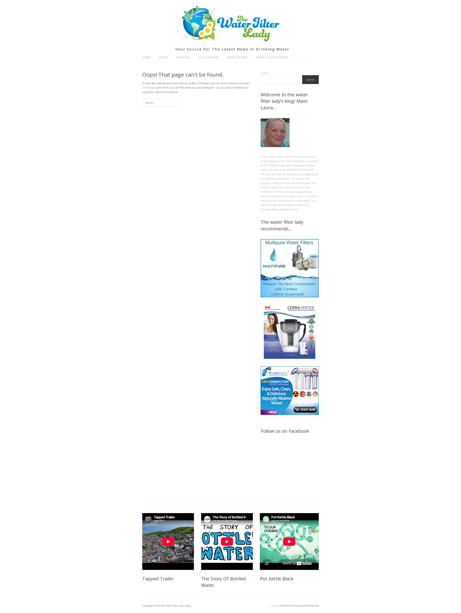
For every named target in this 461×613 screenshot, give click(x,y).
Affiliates (183, 57)
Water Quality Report (272, 57)
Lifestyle (275, 605)
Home (146, 57)
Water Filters (237, 57)
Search (265, 73)
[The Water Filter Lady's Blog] (230, 39)
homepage (148, 87)
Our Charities (208, 57)
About (163, 57)
